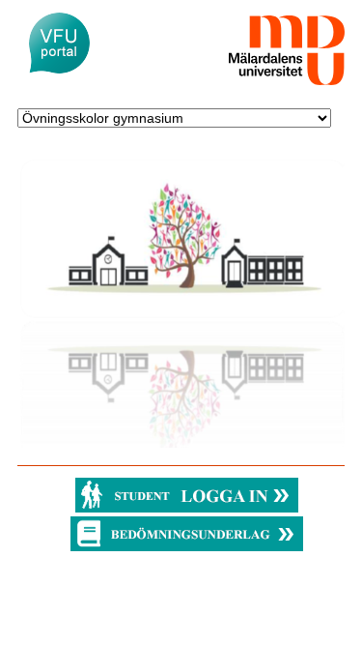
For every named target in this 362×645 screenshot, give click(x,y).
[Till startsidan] (59, 43)
